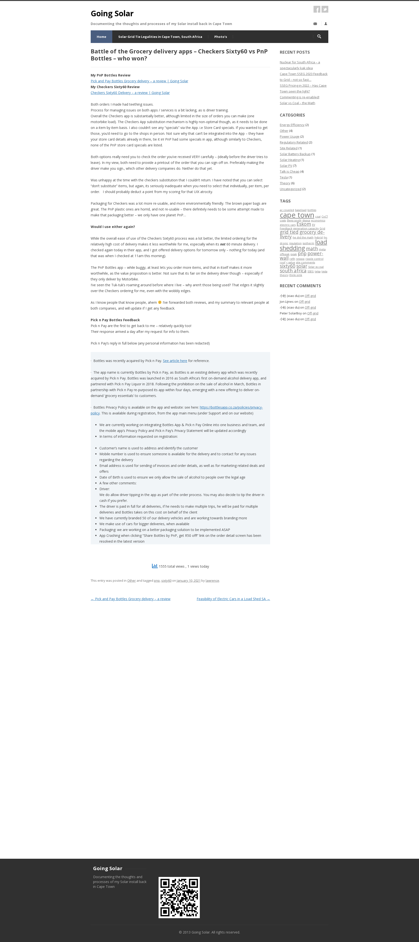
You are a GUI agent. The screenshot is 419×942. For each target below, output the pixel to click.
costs (283, 220)
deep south (294, 220)
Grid (322, 228)
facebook (317, 9)
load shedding (303, 245)
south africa (293, 271)
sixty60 (166, 580)
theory (284, 275)
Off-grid (310, 296)
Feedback (286, 228)
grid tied (289, 232)
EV (313, 225)
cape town (297, 215)
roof (282, 262)
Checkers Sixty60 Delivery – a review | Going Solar (130, 92)
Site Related (289, 148)
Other (131, 580)
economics (318, 220)
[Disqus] (180, 663)
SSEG (310, 271)
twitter (325, 9)
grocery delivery (302, 234)
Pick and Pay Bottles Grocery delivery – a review (130, 599)
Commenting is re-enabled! (299, 97)
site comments (305, 262)
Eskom (304, 224)
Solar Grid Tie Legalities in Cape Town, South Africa (160, 36)
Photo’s (220, 36)
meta (322, 249)
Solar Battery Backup (295, 154)
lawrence (212, 580)
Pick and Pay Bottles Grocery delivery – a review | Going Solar (139, 81)
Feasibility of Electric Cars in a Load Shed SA (233, 599)
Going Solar (112, 13)
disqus (306, 220)
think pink (295, 275)
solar (301, 266)
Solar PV (286, 165)
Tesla (284, 177)
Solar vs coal (316, 267)
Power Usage (289, 136)
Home (101, 36)
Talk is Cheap (289, 171)
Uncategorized (290, 189)
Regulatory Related (294, 142)
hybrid (318, 237)
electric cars (288, 225)
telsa (318, 271)
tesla (324, 271)
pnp (157, 580)
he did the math (303, 237)
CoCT (325, 216)
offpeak (285, 254)
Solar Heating (290, 160)
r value (290, 262)
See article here (175, 360)
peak (293, 254)
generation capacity (306, 228)
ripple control (314, 259)
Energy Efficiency (292, 125)
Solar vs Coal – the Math (297, 103)
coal (318, 216)
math (312, 248)
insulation (295, 243)
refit (292, 259)
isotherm (308, 243)
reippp (300, 259)
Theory (285, 183)
